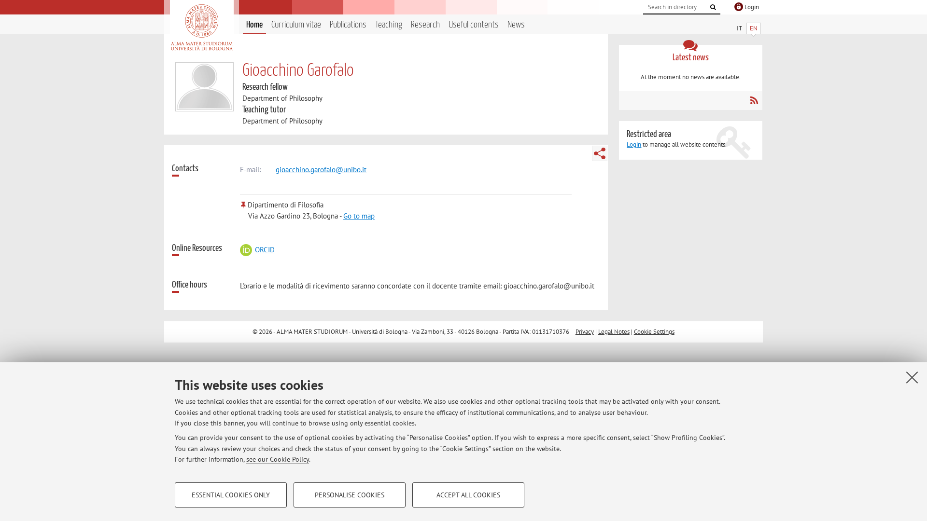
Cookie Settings (654, 332)
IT (739, 28)
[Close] (912, 377)
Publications (348, 24)
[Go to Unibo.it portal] (201, 27)
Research (425, 24)
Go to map (359, 215)
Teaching (388, 24)
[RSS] (754, 100)
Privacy (585, 332)
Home (254, 24)
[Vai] (713, 7)
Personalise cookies (349, 495)
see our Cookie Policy (277, 459)
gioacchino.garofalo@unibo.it (321, 169)
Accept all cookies (468, 495)
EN (754, 28)
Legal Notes (614, 332)
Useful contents (474, 24)
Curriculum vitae (296, 24)
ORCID (264, 249)
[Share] (599, 153)
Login (634, 144)
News (516, 24)
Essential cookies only (231, 495)
